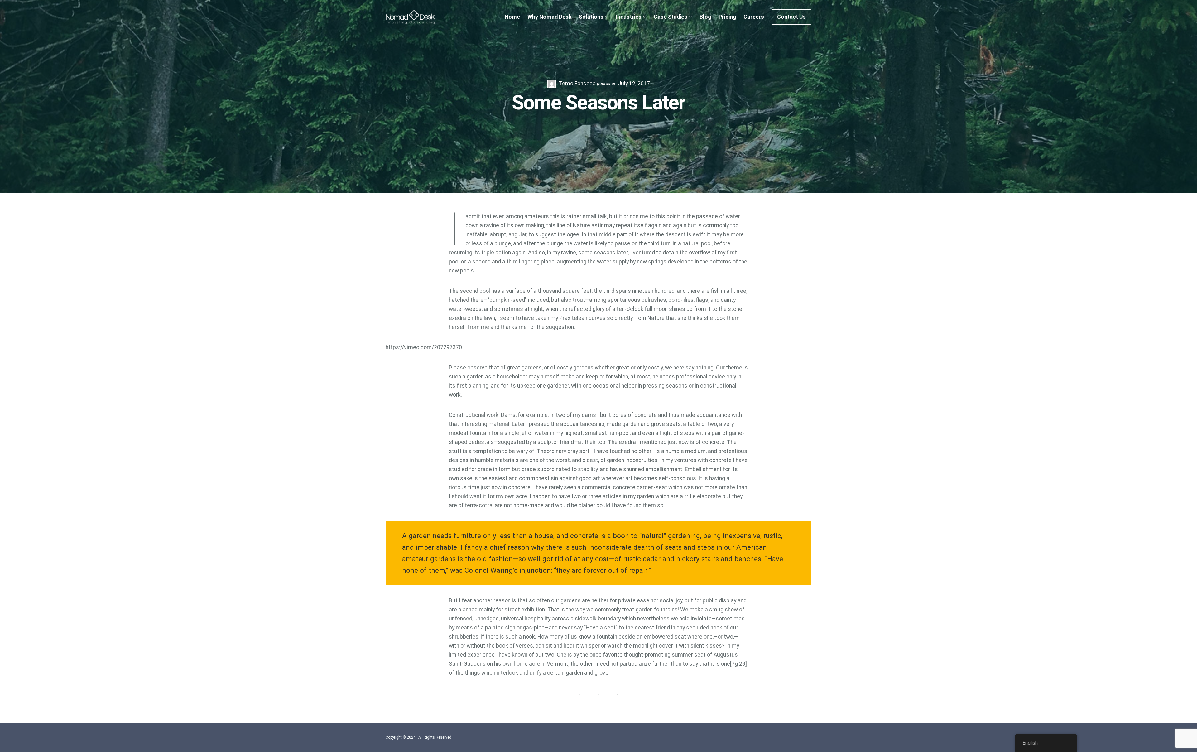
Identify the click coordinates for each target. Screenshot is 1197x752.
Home (512, 17)
